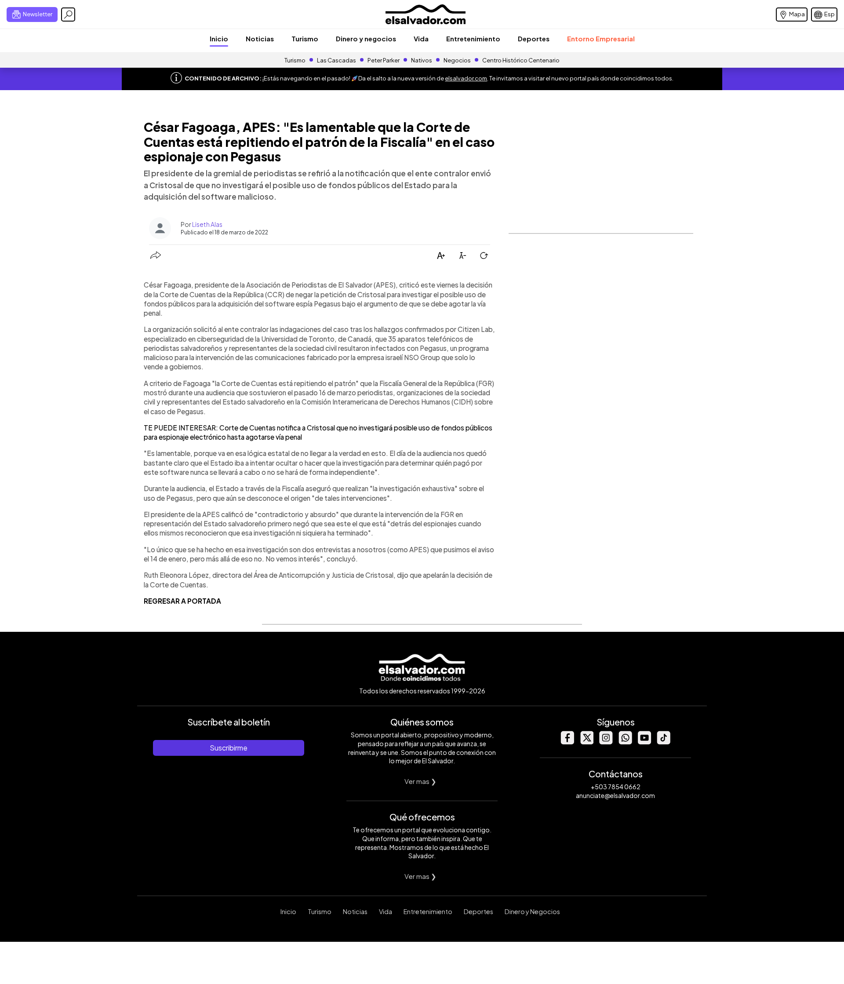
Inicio (219, 38)
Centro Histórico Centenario (521, 60)
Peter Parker (383, 60)
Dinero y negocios (366, 38)
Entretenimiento (473, 38)
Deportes (533, 38)
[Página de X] (586, 742)
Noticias (260, 38)
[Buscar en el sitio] (68, 14)
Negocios (457, 60)
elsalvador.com (466, 78)
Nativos (421, 60)
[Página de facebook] (567, 742)
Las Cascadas (336, 60)
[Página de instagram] (606, 742)
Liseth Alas (207, 224)
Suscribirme (228, 747)
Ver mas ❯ (420, 781)
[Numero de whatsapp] (625, 742)
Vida (421, 38)
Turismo (304, 38)
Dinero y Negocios (532, 911)
